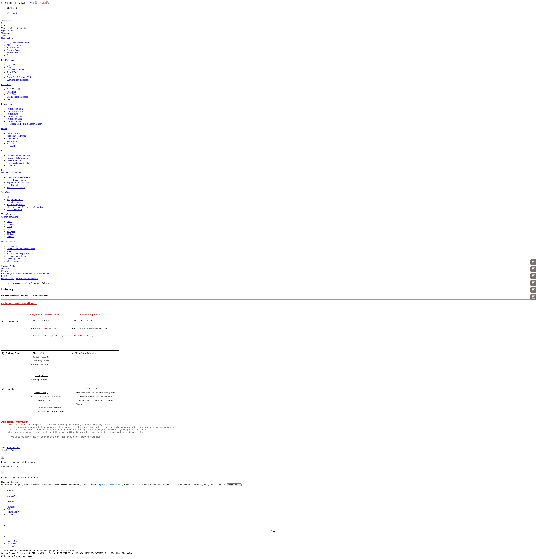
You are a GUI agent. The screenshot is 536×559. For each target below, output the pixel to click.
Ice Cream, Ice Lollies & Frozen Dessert (24, 124)
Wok (9, 251)
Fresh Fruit (11, 92)
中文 (32, 3)
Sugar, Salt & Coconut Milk (19, 77)
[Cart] (533, 269)
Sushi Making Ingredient (17, 80)
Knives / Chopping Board (18, 253)
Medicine (5, 271)
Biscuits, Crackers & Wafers (19, 155)
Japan (9, 226)
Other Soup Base (14, 209)
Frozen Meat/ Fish (15, 109)
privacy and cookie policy (111, 485)
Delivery (10, 509)
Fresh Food (6, 84)
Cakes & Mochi (14, 160)
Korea (9, 229)
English (43, 3)
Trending (11, 278)
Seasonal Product (8, 266)
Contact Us (12, 496)
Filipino (10, 224)
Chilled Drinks (13, 133)
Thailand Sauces (14, 52)
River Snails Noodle (16, 187)
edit (36, 278)
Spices (9, 75)
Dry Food (11, 64)
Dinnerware (12, 246)
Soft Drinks (12, 141)
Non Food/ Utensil (9, 241)
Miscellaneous (13, 261)
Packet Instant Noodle (16, 180)
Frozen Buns (12, 114)
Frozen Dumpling (14, 116)
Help (26, 283)
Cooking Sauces (8, 38)
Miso (9, 197)
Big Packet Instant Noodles (19, 182)
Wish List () (12, 13)
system (18, 283)
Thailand (11, 234)
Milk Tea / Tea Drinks (16, 136)
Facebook (11, 546)
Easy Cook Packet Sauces (18, 42)
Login (3, 30)
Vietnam (10, 236)
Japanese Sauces (14, 50)
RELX (4, 276)
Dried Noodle (13, 185)
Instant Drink (12, 138)
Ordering (35, 283)
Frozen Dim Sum (14, 121)
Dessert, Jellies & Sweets (18, 163)
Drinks (4, 128)
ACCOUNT (12, 543)
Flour (9, 67)
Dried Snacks (13, 165)
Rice (3, 170)
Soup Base (6, 192)
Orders (10, 514)
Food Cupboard (8, 60)
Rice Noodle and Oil (25, 278)
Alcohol (10, 143)
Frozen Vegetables (15, 111)
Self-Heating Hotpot (16, 204)
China (9, 221)
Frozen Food (6, 104)
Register (9, 30)
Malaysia (11, 231)
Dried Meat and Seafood (17, 97)
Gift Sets (5, 268)
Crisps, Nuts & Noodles (17, 158)
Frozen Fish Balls (14, 119)
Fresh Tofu (11, 94)
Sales (3, 35)
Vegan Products (8, 214)
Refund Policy (13, 447)
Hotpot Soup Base (15, 199)
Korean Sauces (13, 47)
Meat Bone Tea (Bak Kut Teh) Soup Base (25, 207)
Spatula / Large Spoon (16, 256)
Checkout (14, 467)
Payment (14, 450)
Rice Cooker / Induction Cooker (21, 248)
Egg (8, 99)
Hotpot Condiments (15, 202)
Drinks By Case (14, 146)
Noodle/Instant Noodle (11, 172)
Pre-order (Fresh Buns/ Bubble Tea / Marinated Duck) (25, 273)
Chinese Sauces (14, 45)
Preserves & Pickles (15, 70)
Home (4, 278)
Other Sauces (12, 55)
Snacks (4, 150)
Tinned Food (12, 72)
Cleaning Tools (13, 258)
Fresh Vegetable (14, 89)
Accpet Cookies (234, 485)
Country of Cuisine (9, 217)
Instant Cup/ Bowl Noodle (18, 177)
